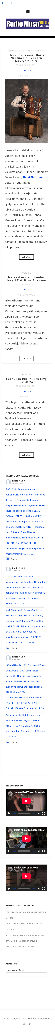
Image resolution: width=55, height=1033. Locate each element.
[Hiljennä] (39, 813)
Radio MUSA (18, 481)
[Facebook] (8, 2)
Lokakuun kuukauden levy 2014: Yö (26, 380)
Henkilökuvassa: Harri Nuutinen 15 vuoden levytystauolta (26, 58)
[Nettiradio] (4, 2)
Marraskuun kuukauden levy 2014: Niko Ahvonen (26, 279)
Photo (14, 559)
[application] (26, 802)
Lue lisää (26, 257)
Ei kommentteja (26, 76)
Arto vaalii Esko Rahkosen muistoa (25, 935)
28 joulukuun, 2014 (26, 65)
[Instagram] (12, 2)
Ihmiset (31, 51)
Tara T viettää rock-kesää (20, 947)
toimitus (26, 70)
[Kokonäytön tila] (43, 813)
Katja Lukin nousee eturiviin (21, 941)
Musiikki (40, 51)
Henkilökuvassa (16, 51)
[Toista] (9, 813)
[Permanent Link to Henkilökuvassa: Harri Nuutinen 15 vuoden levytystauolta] (26, 142)
